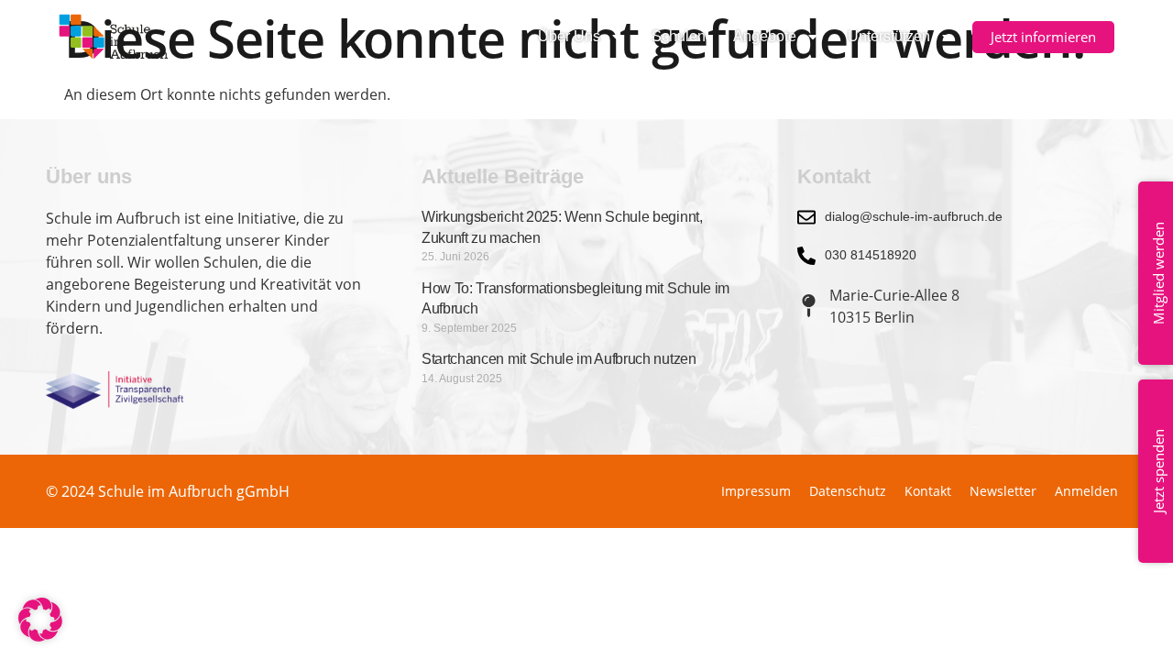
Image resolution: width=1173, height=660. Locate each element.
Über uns (569, 36)
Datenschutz (847, 491)
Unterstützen (889, 36)
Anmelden (1086, 491)
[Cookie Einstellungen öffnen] (40, 636)
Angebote (764, 36)
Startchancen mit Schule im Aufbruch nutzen (559, 359)
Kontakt (927, 491)
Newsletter (1003, 491)
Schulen (679, 36)
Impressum (756, 491)
